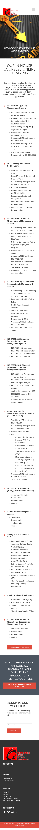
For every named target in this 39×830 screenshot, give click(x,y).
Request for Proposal (10, 798)
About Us (6, 792)
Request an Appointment (11, 800)
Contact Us (7, 796)
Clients (5, 794)
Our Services (7, 779)
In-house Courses (9, 781)
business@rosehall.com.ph (24, 4)
